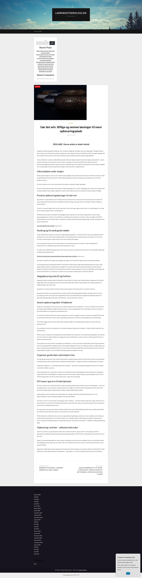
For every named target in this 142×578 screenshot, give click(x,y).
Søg (45, 40)
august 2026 (37, 494)
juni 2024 (36, 549)
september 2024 (38, 542)
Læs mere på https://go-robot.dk (45, 226)
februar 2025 (37, 531)
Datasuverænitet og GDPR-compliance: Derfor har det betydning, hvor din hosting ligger (90, 471)
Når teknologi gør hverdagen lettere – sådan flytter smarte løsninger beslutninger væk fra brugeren (45, 64)
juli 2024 (36, 547)
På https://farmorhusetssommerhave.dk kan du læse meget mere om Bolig (57, 256)
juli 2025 (36, 522)
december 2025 (38, 513)
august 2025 (37, 519)
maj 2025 (36, 526)
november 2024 (38, 538)
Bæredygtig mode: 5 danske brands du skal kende (51, 469)
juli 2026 (36, 497)
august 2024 (37, 544)
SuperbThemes (82, 570)
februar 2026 (37, 508)
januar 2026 (37, 510)
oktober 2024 (37, 540)
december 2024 (38, 535)
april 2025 (36, 528)
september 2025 (38, 517)
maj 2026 (36, 501)
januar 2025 (37, 533)
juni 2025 (36, 524)
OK (128, 573)
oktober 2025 (37, 515)
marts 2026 (37, 506)
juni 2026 (36, 499)
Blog (71, 123)
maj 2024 (36, 551)
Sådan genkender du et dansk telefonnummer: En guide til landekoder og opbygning (45, 69)
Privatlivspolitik (38, 31)
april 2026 (36, 503)
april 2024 (36, 554)
